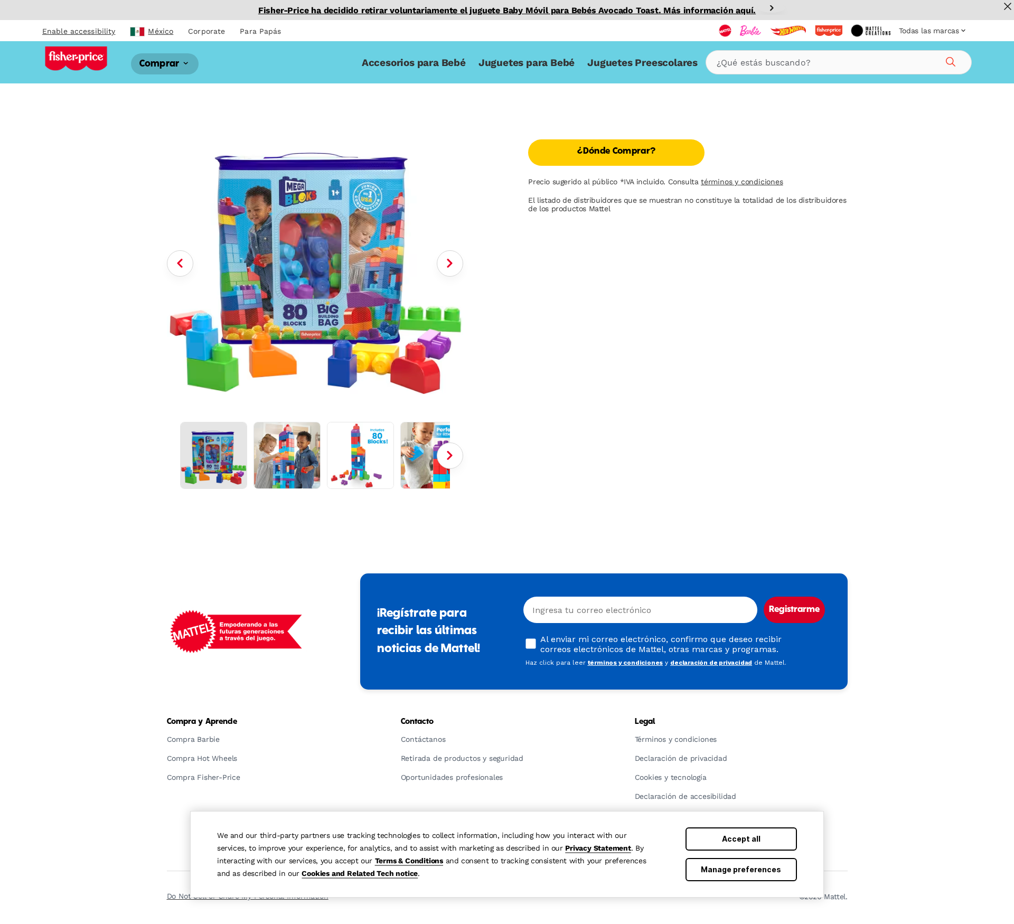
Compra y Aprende (202, 721)
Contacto (417, 721)
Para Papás (260, 31)
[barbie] (750, 30)
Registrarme (794, 610)
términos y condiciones (742, 181)
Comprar (160, 63)
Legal (645, 721)
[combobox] (839, 62)
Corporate (206, 31)
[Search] (949, 60)
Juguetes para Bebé (526, 62)
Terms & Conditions (409, 860)
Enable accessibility (78, 31)
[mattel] (725, 30)
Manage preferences (741, 869)
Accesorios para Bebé (414, 62)
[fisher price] (829, 30)
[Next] (771, 8)
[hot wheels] (788, 30)
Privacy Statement (598, 848)
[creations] (871, 30)
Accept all (741, 838)
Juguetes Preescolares (642, 62)
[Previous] (180, 263)
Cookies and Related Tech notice (360, 873)
